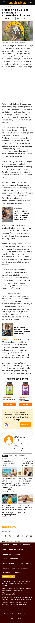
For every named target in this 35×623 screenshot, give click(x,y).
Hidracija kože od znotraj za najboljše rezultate (8, 463)
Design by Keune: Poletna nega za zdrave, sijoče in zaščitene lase (25, 482)
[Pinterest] (14, 536)
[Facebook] (5, 536)
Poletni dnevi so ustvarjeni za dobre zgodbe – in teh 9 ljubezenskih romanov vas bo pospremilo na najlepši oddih (9, 485)
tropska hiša (22, 455)
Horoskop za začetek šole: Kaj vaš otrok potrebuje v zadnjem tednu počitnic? (22, 330)
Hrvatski (17, 541)
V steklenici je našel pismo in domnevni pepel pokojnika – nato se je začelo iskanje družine (21, 215)
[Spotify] (18, 536)
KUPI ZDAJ (9, 404)
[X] (27, 536)
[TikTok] (22, 536)
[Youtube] (31, 536)
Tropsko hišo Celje (9, 339)
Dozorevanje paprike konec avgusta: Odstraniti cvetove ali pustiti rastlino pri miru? (17, 589)
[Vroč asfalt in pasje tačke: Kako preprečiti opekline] (25, 499)
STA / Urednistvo (9, 18)
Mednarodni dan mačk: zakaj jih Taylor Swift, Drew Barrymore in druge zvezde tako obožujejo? (9, 510)
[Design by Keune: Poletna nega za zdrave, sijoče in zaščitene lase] (25, 472)
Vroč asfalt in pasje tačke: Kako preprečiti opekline (25, 508)
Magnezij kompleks (9, 399)
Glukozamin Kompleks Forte (24, 399)
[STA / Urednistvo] (8, 443)
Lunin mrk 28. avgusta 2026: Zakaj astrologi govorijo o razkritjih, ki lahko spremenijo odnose (16, 583)
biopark (11, 455)
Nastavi (25, 425)
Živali (7, 6)
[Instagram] (10, 536)
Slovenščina (9, 541)
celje (16, 455)
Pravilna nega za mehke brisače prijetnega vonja (27, 463)
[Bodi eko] (17, 2)
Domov (3, 6)
